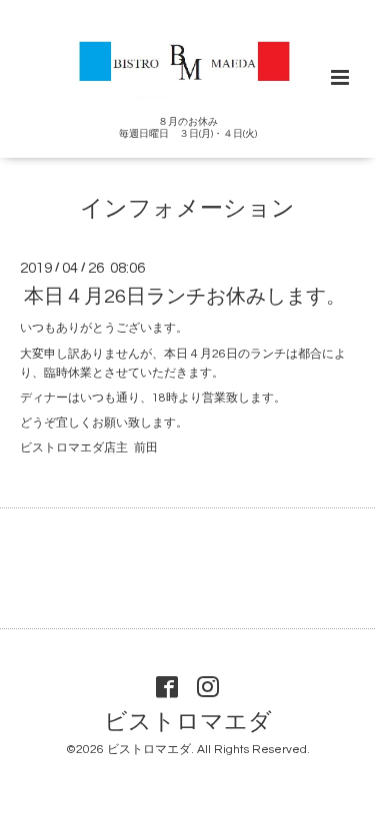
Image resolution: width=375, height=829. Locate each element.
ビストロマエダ (188, 721)
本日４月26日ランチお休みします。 (185, 297)
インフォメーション (187, 208)
